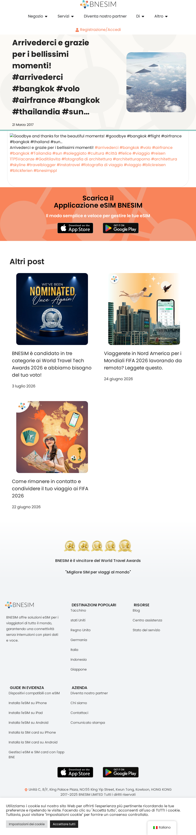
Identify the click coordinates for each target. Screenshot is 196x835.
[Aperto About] (143, 16)
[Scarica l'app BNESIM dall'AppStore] (75, 772)
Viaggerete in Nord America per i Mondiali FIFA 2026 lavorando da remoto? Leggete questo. (143, 360)
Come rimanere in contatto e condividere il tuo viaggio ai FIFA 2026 (50, 488)
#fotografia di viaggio (102, 165)
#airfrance (162, 147)
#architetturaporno (131, 159)
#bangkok (129, 147)
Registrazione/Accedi (100, 29)
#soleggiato (75, 153)
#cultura (95, 153)
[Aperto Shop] (46, 16)
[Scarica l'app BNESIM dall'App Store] (75, 228)
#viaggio (141, 153)
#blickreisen (154, 165)
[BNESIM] (23, 604)
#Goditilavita (47, 159)
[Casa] (98, 4)
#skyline (18, 165)
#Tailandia (40, 153)
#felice (124, 153)
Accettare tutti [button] (64, 824)
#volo (145, 147)
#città (111, 153)
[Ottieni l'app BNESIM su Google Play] (121, 772)
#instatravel (68, 165)
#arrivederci (107, 147)
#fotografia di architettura (86, 159)
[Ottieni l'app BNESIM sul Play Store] (121, 228)
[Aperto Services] (72, 16)
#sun (57, 153)
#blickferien (21, 170)
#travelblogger (41, 165)
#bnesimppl (45, 170)
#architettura (164, 159)
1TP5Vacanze (22, 159)
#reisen (158, 153)
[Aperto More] (166, 16)
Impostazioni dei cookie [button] (27, 824)
